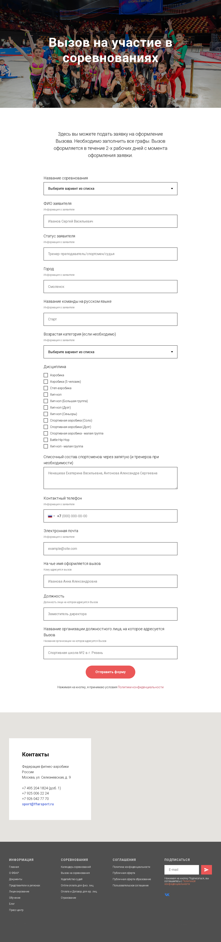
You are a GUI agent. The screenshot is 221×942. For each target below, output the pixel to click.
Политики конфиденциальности (141, 687)
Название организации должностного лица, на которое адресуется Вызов (104, 632)
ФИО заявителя (57, 203)
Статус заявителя (59, 236)
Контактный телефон (63, 498)
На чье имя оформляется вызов (72, 563)
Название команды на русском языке (78, 301)
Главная (14, 866)
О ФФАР (14, 873)
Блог (12, 903)
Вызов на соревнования (75, 873)
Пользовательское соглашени (130, 885)
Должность (54, 596)
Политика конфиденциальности (131, 866)
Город (49, 268)
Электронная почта (61, 530)
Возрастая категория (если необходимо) (80, 334)
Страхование (68, 897)
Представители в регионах (24, 885)
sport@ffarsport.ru (38, 804)
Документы (15, 879)
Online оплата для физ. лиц (77, 885)
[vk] (167, 894)
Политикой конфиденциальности (180, 883)
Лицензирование (19, 891)
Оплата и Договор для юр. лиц (79, 891)
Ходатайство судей (71, 879)
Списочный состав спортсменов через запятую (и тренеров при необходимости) (101, 460)
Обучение (14, 897)
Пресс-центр (16, 910)
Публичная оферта (124, 873)
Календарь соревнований (76, 866)
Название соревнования (66, 178)
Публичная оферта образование (132, 879)
